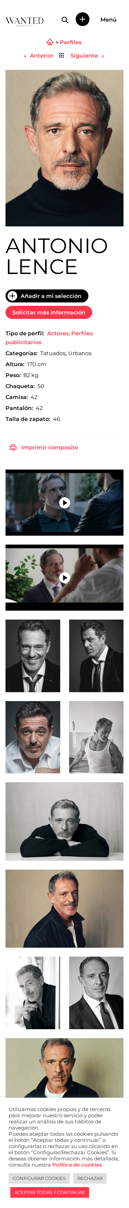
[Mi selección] (82, 19)
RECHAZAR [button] (90, 1178)
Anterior (41, 55)
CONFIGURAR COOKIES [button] (39, 1178)
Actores (58, 333)
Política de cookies (77, 1165)
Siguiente (85, 55)
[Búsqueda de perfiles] (65, 20)
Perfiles (71, 42)
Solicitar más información (48, 312)
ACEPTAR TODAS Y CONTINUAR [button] (49, 1192)
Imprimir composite (49, 447)
